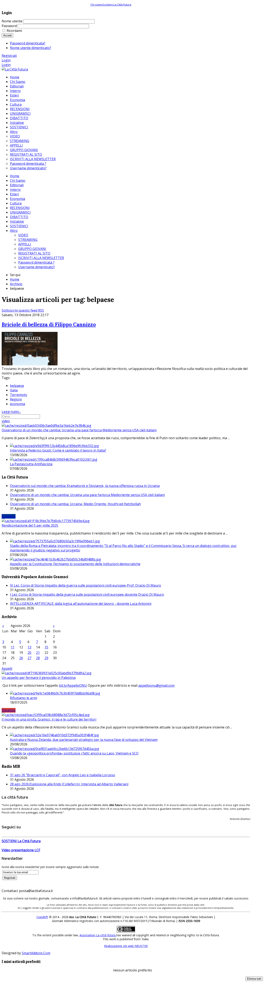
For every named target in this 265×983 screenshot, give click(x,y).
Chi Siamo (17, 180)
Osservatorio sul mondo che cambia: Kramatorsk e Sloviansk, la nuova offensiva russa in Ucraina (85, 485)
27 (29, 658)
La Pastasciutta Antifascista (31, 464)
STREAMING (27, 239)
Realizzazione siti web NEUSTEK (126, 946)
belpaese (17, 385)
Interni (15, 189)
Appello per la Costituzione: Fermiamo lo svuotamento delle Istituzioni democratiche (75, 564)
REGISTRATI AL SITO (34, 253)
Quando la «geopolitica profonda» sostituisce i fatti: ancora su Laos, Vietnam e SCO (74, 753)
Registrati (9, 55)
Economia (17, 198)
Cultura (16, 203)
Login (6, 60)
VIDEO (23, 235)
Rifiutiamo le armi (23, 698)
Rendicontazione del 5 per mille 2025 (30, 525)
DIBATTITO (19, 217)
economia (17, 404)
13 (29, 647)
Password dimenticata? (27, 43)
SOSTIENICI (19, 226)
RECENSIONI (20, 208)
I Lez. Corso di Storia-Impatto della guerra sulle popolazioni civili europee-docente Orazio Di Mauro (87, 594)
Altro (14, 230)
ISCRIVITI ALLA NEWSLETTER (41, 258)
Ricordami (14, 30)
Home (14, 176)
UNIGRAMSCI (20, 212)
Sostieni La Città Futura (117, 4)
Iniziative (17, 221)
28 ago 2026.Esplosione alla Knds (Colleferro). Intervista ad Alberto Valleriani (69, 784)
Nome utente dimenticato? (30, 47)
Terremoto (18, 394)
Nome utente (12, 21)
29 (46, 658)
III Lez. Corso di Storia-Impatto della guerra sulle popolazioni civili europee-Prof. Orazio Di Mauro (85, 585)
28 (38, 658)
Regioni (16, 399)
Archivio (16, 284)
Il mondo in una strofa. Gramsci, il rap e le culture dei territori (49, 719)
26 (21, 658)
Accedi (7, 35)
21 (38, 652)
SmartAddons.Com (36, 953)
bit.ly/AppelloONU (73, 685)
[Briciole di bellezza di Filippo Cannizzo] (30, 364)
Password (9, 26)
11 (12, 647)
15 (46, 647)
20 (29, 652)
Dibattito (9, 710)
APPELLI (24, 244)
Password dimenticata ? (36, 262)
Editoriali (17, 185)
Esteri (14, 194)
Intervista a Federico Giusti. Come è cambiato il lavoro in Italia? (58, 450)
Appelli (7, 668)
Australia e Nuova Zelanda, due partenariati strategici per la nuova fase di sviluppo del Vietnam (84, 739)
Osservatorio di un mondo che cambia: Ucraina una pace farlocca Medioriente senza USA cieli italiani (79, 430)
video (6, 421)
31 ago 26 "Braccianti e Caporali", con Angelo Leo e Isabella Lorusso (62, 775)
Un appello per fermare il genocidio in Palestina (39, 677)
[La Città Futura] (15, 69)
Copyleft (42, 917)
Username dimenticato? (36, 267)
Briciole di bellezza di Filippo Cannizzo (49, 324)
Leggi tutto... (11, 411)
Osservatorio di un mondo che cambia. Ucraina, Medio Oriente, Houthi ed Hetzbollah (75, 504)
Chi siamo (96, 4)
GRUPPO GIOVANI (32, 248)
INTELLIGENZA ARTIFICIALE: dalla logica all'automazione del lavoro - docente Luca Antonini (80, 603)
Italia (14, 390)
